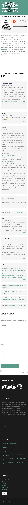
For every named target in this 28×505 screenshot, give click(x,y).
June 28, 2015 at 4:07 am (7, 200)
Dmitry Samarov (7, 83)
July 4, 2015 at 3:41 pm (6, 266)
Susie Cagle (6, 49)
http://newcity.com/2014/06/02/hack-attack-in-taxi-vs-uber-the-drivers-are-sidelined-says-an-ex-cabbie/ (14, 103)
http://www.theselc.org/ (8, 161)
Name (2, 344)
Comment (4, 325)
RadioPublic (5, 489)
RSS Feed (4, 483)
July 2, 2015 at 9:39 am (6, 241)
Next (4, 370)
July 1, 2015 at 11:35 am (6, 220)
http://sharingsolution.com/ (9, 155)
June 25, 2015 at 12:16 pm (7, 115)
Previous (23, 372)
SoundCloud (5, 487)
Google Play (5, 485)
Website (3, 358)
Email (2, 351)
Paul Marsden (6, 239)
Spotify (3, 481)
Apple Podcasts (6, 479)
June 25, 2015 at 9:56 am (7, 85)
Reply (24, 107)
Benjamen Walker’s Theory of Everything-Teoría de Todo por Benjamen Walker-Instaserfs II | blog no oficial (13, 299)
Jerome (4, 113)
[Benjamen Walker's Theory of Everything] (10, 6)
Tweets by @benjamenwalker (10, 430)
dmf (3, 264)
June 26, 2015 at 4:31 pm (7, 129)
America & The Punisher (9, 443)
